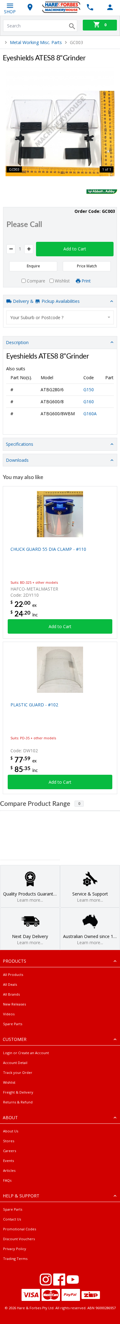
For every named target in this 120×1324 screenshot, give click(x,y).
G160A (90, 413)
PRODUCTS (14, 961)
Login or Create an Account (26, 1052)
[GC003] (60, 121)
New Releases (14, 1004)
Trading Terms (15, 1258)
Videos (8, 1014)
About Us (10, 1131)
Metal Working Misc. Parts (36, 42)
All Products (13, 974)
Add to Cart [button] (74, 249)
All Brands (11, 994)
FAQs (7, 1180)
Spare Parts (12, 1023)
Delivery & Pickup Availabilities (46, 301)
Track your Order (17, 1072)
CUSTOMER (14, 1039)
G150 (88, 389)
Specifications (19, 444)
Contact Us (12, 1219)
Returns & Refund (18, 1102)
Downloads (17, 460)
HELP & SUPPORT (21, 1196)
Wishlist (9, 1082)
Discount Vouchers (19, 1239)
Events (8, 1160)
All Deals (10, 984)
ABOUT (10, 1117)
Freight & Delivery (18, 1092)
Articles (9, 1170)
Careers (9, 1150)
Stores (8, 1141)
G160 (88, 401)
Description (17, 342)
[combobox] (60, 317)
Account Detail (15, 1062)
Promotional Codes (19, 1229)
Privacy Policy (14, 1248)
